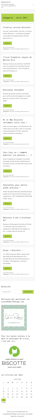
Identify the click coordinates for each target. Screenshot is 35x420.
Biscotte (12, 47)
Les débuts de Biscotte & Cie (22, 49)
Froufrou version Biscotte (17, 27)
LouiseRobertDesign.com (11, 414)
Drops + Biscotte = (13, 250)
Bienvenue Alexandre (13, 90)
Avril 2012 (11, 49)
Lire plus (7, 43)
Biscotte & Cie (5, 2)
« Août (3, 402)
